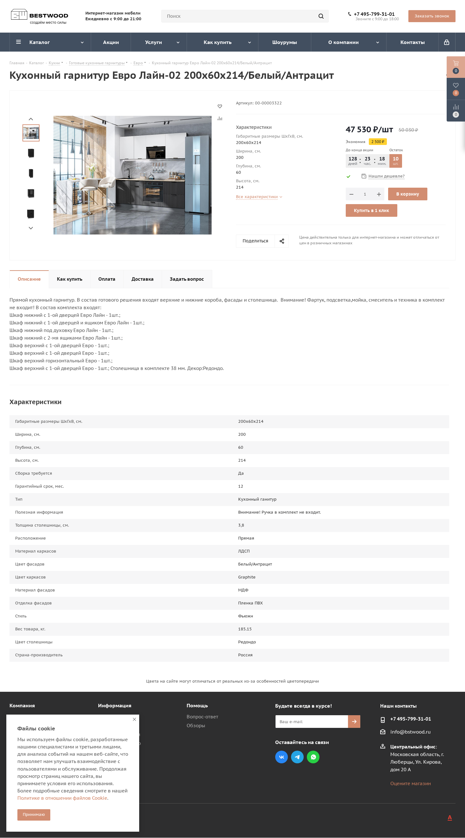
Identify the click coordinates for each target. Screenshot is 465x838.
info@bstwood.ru (410, 732)
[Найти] (321, 16)
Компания (22, 705)
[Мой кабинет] (447, 42)
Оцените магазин (410, 783)
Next (30, 228)
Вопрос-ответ (202, 717)
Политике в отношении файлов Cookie (62, 798)
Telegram (297, 757)
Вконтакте (281, 757)
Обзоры (196, 725)
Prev (30, 119)
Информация (114, 705)
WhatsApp (313, 757)
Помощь (197, 705)
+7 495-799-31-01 (374, 14)
